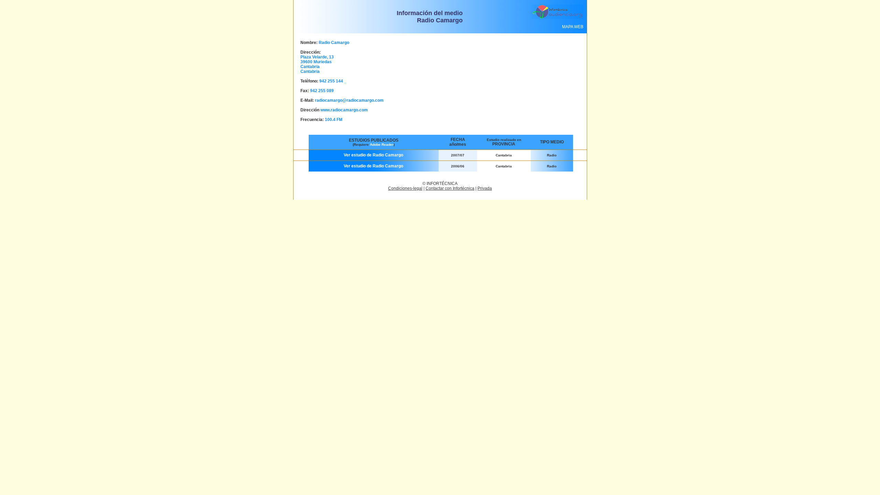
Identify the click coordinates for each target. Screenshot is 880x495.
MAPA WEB (572, 26)
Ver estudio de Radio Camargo (373, 155)
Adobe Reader (382, 144)
